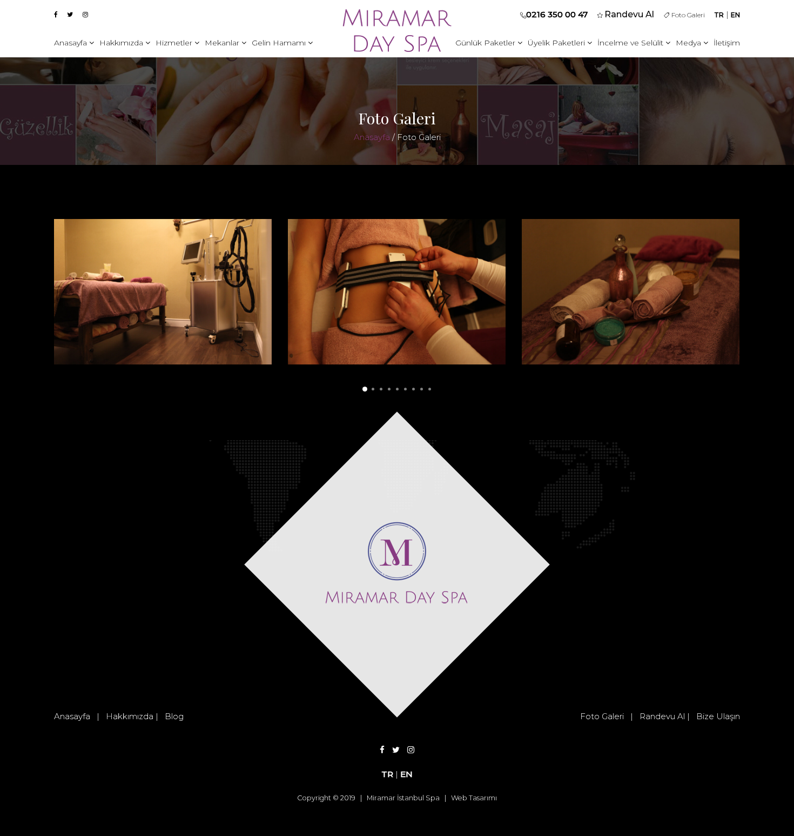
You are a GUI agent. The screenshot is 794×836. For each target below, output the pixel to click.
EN (735, 15)
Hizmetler (175, 43)
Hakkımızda (122, 43)
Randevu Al (662, 716)
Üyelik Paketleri (557, 43)
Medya (689, 43)
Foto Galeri (687, 15)
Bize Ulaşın (718, 716)
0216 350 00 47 (557, 14)
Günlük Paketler (486, 43)
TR (719, 15)
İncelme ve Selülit (631, 43)
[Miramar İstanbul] (163, 291)
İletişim (727, 43)
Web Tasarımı (474, 798)
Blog (174, 716)
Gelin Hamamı (280, 43)
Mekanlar (223, 43)
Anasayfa (71, 43)
